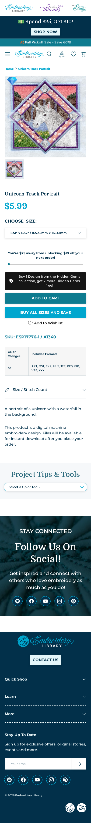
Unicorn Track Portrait (34, 68)
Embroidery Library (28, 795)
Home (9, 68)
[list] (45, 116)
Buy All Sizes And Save (45, 312)
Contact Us (45, 660)
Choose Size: (21, 221)
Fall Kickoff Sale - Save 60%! (48, 42)
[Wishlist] (73, 54)
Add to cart (45, 298)
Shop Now (45, 32)
